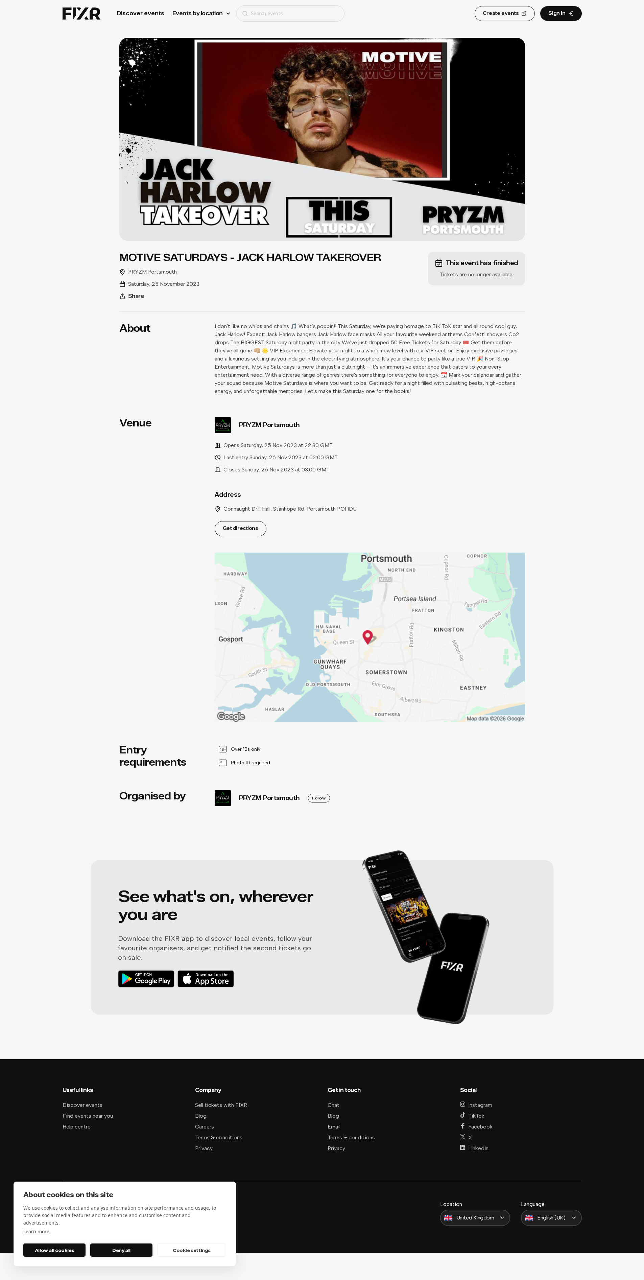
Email (334, 1126)
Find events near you (88, 1116)
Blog (201, 1116)
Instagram (480, 1105)
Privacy (204, 1148)
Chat (333, 1105)
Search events (267, 13)
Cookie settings (192, 1250)
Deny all (121, 1250)
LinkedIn (478, 1148)
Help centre (77, 1126)
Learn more (36, 1231)
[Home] (81, 13)
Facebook (480, 1126)
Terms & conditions (218, 1137)
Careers (204, 1126)
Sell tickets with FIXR (221, 1105)
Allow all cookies (54, 1250)
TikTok (476, 1116)
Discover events (140, 13)
